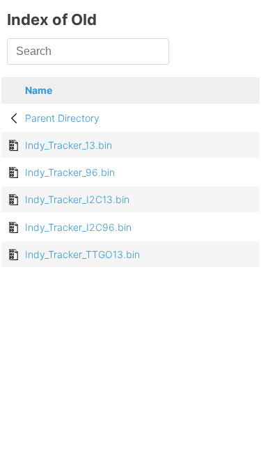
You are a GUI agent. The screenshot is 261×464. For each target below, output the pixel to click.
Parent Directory (62, 118)
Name (38, 90)
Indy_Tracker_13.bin (68, 145)
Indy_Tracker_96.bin (70, 172)
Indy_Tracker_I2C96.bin (78, 227)
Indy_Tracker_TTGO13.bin (82, 254)
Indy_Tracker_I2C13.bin (77, 199)
